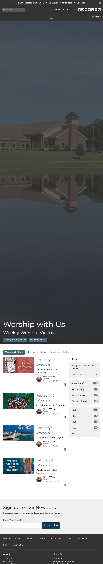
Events (30, 538)
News (42, 538)
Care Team (58, 558)
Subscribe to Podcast (60, 352)
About (18, 538)
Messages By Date (14, 352)
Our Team (8, 561)
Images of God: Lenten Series (82, 367)
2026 (84, 410)
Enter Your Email (12, 520)
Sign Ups (18, 545)
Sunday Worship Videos (15, 340)
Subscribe (51, 525)
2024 (84, 422)
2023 (84, 428)
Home (7, 538)
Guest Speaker (84, 395)
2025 (84, 416)
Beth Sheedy (84, 389)
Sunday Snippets (37, 340)
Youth (69, 538)
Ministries (55, 538)
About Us (7, 558)
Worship (83, 538)
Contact (56, 9)
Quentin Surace (84, 401)
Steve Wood (84, 383)
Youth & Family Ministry (65, 561)
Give (6, 545)
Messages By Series (36, 352)
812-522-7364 (69, 9)
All (73, 434)
